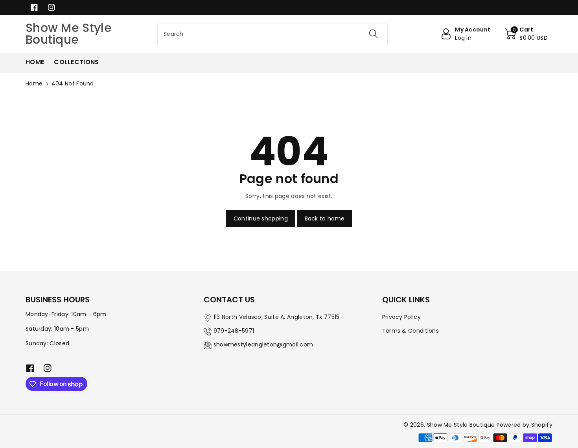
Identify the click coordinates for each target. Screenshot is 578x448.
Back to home (325, 218)
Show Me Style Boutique (461, 425)
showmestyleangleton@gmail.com (263, 344)
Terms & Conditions (410, 331)
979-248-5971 (234, 331)
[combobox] (272, 34)
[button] (526, 34)
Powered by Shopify (524, 425)
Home (34, 83)
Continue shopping (261, 218)
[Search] (373, 34)
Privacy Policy (401, 317)
